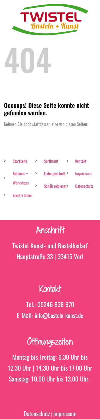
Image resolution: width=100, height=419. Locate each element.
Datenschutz (37, 413)
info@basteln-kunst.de (59, 315)
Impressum (65, 413)
